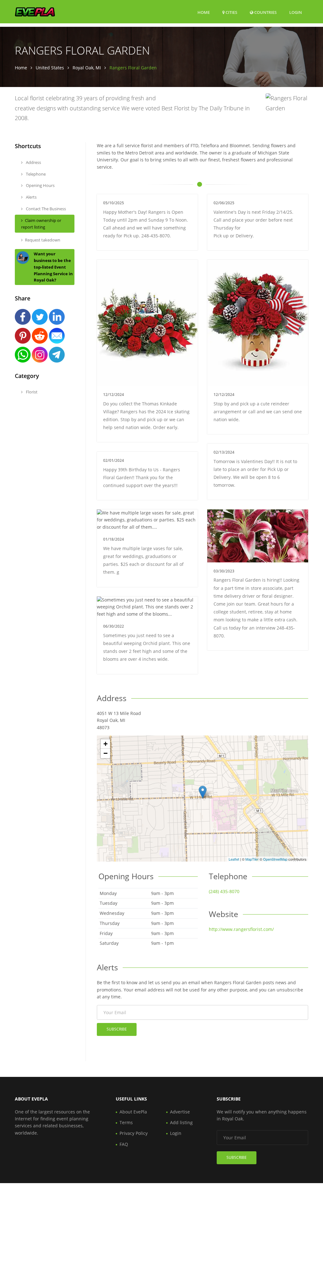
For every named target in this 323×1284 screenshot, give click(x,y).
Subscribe (117, 1029)
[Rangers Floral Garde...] (203, 792)
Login (295, 12)
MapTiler (252, 859)
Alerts (31, 197)
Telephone (35, 174)
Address (33, 162)
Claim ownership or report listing (41, 224)
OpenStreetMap (275, 859)
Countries (265, 12)
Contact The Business (45, 209)
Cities (231, 12)
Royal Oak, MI (87, 68)
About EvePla (133, 1112)
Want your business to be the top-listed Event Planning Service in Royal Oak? (53, 267)
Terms (126, 1122)
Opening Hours (40, 185)
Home (203, 12)
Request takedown (42, 240)
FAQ (124, 1144)
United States (50, 68)
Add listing (181, 1122)
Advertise (180, 1112)
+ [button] (105, 744)
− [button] (105, 753)
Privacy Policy (134, 1133)
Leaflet (234, 859)
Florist (31, 392)
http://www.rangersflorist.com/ (241, 929)
